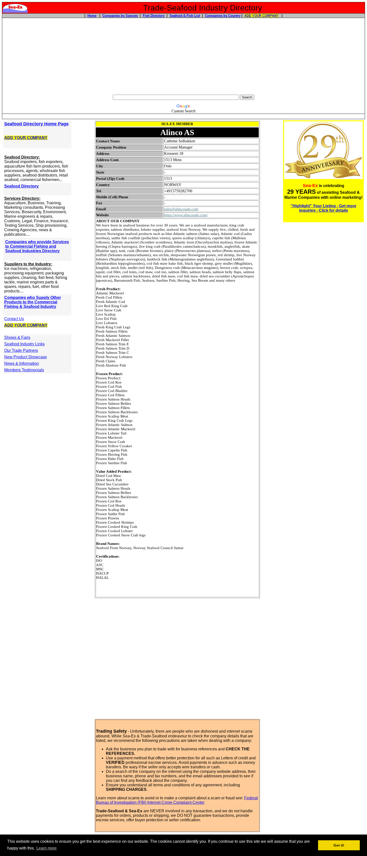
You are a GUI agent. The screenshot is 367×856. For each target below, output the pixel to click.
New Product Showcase (25, 357)
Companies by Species (120, 15)
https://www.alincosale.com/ (186, 215)
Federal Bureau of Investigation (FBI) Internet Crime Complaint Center (177, 800)
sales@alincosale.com (181, 209)
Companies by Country (222, 15)
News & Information (21, 363)
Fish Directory (154, 15)
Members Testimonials (24, 370)
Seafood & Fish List (185, 15)
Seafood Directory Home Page (36, 123)
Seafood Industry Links (24, 344)
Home (91, 15)
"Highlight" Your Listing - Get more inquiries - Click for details (323, 208)
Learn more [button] (46, 848)
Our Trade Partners (21, 350)
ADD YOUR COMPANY (261, 15)
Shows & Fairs (17, 337)
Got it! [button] (339, 845)
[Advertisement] (183, 56)
